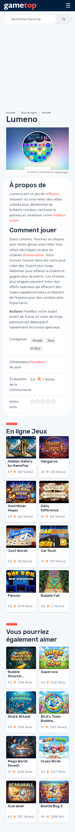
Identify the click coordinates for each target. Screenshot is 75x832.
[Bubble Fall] (54, 581)
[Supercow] (54, 658)
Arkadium (38, 362)
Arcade (46, 112)
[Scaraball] (21, 792)
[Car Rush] (54, 536)
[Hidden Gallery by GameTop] (21, 447)
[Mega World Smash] (21, 747)
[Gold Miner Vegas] (21, 492)
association (34, 255)
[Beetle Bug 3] (54, 792)
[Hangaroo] (54, 447)
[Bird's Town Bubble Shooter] (54, 702)
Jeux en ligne (28, 112)
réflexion (52, 194)
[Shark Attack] (21, 702)
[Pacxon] (21, 581)
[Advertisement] (37, 68)
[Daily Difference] (54, 492)
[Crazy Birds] (54, 747)
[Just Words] (21, 536)
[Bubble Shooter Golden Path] (21, 658)
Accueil (10, 112)
